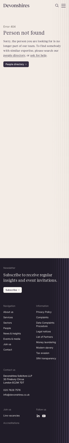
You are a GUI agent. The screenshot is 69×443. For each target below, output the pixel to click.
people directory (14, 55)
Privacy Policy (44, 311)
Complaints (42, 317)
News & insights (12, 333)
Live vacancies (11, 415)
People (7, 328)
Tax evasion (42, 353)
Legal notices (43, 331)
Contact (7, 349)
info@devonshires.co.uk (16, 394)
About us (8, 311)
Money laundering (46, 342)
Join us (7, 344)
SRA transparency (46, 358)
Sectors (7, 322)
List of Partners (44, 336)
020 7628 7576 (12, 390)
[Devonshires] (18, 5)
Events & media (11, 338)
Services (8, 317)
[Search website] (57, 5)
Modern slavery (44, 347)
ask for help (38, 55)
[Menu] (63, 6)
